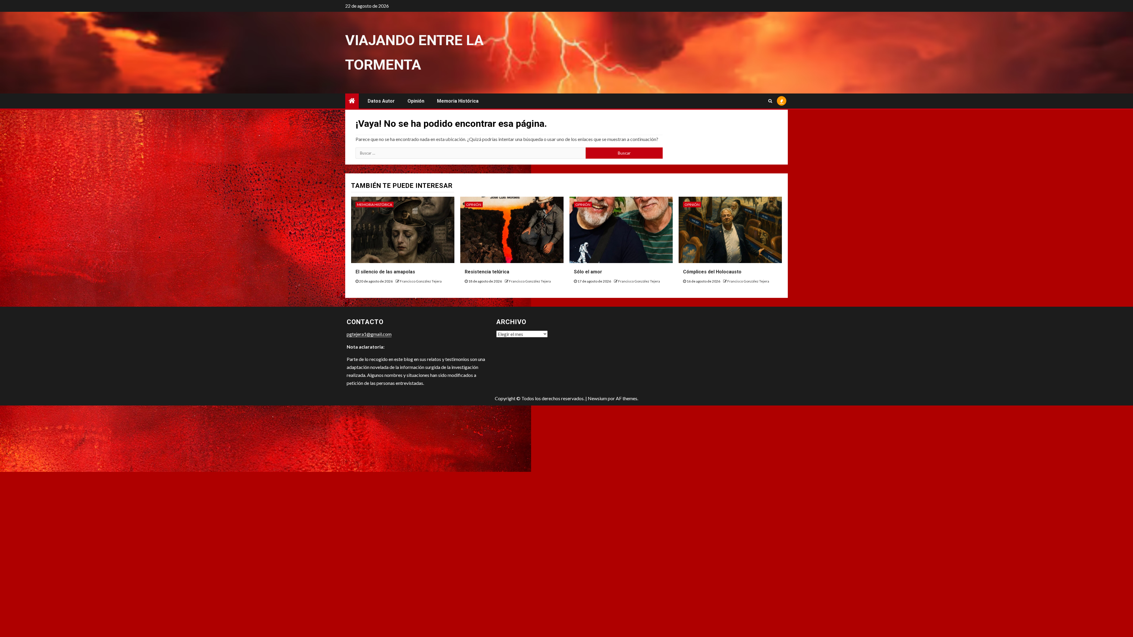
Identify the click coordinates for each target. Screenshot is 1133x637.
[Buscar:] (471, 153)
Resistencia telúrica (487, 272)
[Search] (770, 100)
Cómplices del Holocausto (712, 272)
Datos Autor (381, 101)
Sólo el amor (588, 272)
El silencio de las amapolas (385, 272)
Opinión (415, 101)
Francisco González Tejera (421, 281)
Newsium (597, 398)
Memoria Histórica (458, 101)
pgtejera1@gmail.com (369, 334)
